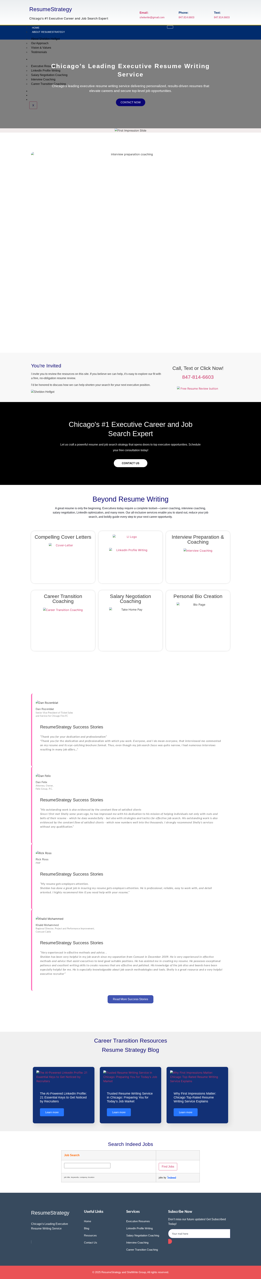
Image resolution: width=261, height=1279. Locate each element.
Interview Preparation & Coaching (198, 539)
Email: (144, 12)
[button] (3, 84)
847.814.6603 (186, 17)
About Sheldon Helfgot (45, 38)
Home (35, 27)
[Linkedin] (227, 32)
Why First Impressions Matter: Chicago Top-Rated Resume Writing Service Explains (195, 1097)
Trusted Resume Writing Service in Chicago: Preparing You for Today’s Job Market (130, 1097)
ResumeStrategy (50, 9)
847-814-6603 (198, 377)
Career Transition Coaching (63, 599)
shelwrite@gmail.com (152, 17)
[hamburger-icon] (170, 27)
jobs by (162, 1177)
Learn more (52, 1112)
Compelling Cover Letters (63, 537)
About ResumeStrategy (48, 32)
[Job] (171, 1177)
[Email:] (142, 6)
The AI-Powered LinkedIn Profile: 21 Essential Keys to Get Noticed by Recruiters (63, 1097)
